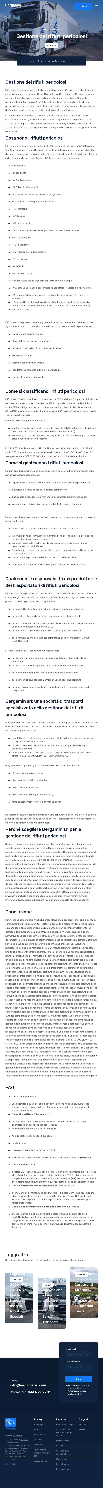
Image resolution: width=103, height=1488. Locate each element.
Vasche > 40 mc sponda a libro (63, 1452)
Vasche (59, 1446)
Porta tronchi (62, 1464)
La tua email (70, 1349)
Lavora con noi (41, 1461)
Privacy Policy (10, 1464)
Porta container (63, 1469)
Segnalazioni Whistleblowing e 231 (41, 1453)
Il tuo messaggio (72, 1361)
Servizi (37, 1429)
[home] (38, 6)
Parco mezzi (39, 1435)
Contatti (38, 1445)
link (79, 1394)
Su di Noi (38, 1440)
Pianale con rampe (64, 1424)
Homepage (38, 1424)
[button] (96, 6)
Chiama (83, 6)
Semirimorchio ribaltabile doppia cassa (64, 1432)
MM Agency (17, 1436)
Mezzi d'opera (62, 1441)
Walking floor (62, 1459)
